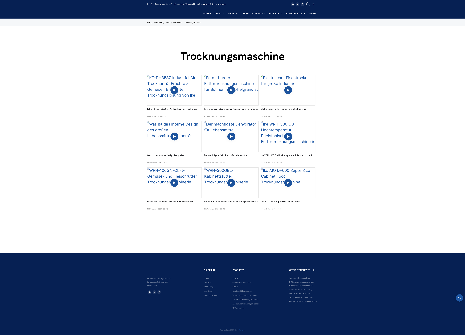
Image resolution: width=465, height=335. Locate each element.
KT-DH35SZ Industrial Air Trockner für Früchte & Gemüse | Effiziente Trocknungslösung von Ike (171, 109)
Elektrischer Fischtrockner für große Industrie (283, 109)
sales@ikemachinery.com (304, 282)
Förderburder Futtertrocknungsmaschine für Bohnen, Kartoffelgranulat (230, 109)
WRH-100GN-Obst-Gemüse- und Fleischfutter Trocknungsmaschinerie (170, 201)
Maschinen (177, 22)
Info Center (158, 22)
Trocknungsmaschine (193, 22)
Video (167, 22)
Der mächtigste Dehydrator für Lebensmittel (226, 155)
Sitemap (241, 330)
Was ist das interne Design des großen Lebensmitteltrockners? (165, 155)
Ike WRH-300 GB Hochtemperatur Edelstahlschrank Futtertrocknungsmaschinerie (286, 155)
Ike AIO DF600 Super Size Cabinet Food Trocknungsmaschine (280, 201)
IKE (148, 22)
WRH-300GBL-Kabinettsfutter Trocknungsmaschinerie (231, 201)
